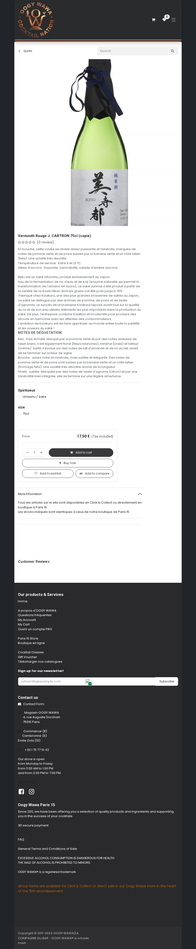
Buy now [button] (69, 500)
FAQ (21, 877)
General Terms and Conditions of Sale (47, 886)
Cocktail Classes (31, 689)
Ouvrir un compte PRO (35, 666)
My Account (27, 657)
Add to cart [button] (83, 490)
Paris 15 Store (28, 676)
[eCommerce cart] (153, 19)
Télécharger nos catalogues (40, 699)
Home (22, 638)
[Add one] (42, 490)
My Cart (24, 662)
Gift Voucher (27, 694)
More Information (30, 531)
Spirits (27, 51)
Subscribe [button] (166, 719)
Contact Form (33, 741)
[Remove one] (26, 490)
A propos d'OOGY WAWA (37, 648)
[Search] (172, 51)
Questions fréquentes (35, 652)
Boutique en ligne (31, 680)
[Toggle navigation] (173, 19)
